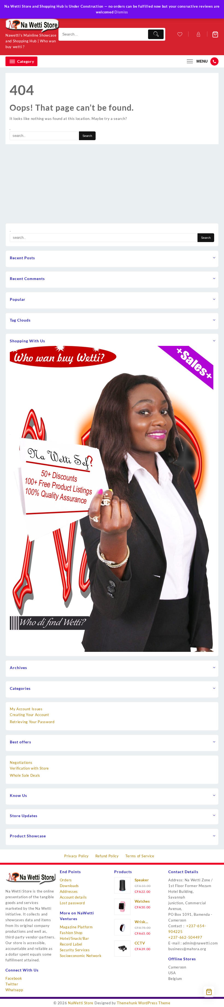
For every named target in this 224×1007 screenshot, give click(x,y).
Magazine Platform (76, 927)
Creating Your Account (29, 714)
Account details (73, 897)
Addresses (69, 891)
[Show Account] (197, 34)
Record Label (71, 944)
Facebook (13, 978)
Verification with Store (29, 768)
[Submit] (156, 34)
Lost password (72, 903)
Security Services (75, 950)
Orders (66, 880)
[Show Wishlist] (179, 34)
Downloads (69, 886)
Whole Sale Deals (25, 775)
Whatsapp (14, 990)
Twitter (11, 984)
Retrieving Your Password (32, 722)
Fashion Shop (71, 933)
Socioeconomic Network (81, 955)
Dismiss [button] (121, 12)
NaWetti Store (80, 1003)
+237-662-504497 (185, 937)
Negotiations (21, 762)
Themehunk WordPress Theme (143, 1003)
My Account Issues (26, 709)
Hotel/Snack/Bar (74, 938)
